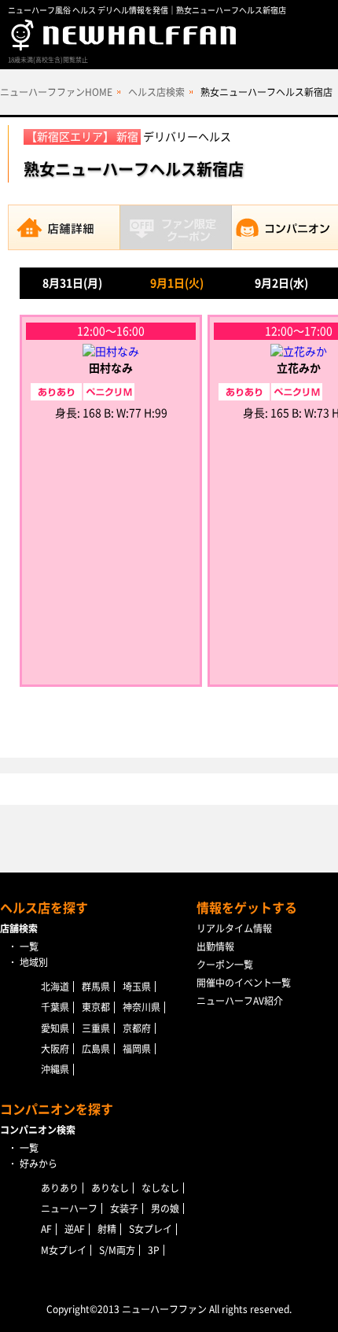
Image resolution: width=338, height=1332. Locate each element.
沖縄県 (55, 1069)
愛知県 (55, 1028)
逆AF (74, 1229)
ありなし (110, 1188)
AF (46, 1229)
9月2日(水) (281, 283)
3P (154, 1250)
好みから (38, 1163)
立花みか (299, 368)
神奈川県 (141, 1007)
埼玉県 (137, 986)
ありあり (60, 1188)
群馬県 (96, 986)
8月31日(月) (72, 283)
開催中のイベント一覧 (244, 982)
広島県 (96, 1048)
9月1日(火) (177, 283)
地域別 (34, 962)
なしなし (160, 1188)
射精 (106, 1229)
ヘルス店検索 (156, 92)
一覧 (29, 946)
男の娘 (165, 1208)
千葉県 (55, 1007)
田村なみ (111, 368)
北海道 (55, 986)
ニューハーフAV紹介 (240, 1000)
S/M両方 (117, 1250)
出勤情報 (215, 946)
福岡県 (137, 1048)
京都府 (137, 1028)
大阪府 (55, 1048)
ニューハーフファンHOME (56, 92)
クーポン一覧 (225, 964)
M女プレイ (63, 1250)
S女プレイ (150, 1229)
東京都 (96, 1007)
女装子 (124, 1208)
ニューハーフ (69, 1208)
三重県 (96, 1028)
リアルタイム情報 (234, 928)
